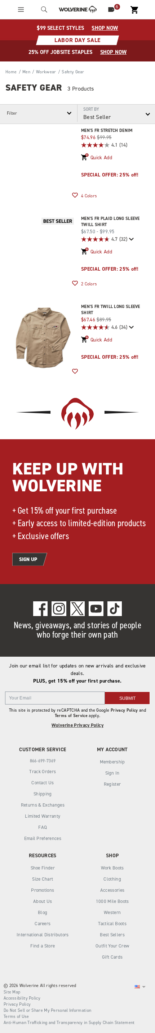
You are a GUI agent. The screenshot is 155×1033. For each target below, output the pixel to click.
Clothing (112, 879)
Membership (112, 762)
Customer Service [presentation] (42, 750)
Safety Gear (33, 87)
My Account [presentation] (112, 750)
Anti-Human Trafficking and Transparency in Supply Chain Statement (69, 1022)
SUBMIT (127, 698)
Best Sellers (112, 935)
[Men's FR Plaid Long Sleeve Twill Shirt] (43, 250)
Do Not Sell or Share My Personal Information (47, 1010)
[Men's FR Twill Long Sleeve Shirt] (43, 338)
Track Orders (42, 771)
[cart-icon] (134, 9)
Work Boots (112, 868)
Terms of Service (71, 715)
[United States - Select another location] (137, 987)
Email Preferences (43, 838)
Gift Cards (112, 957)
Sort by (91, 109)
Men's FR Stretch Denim (107, 130)
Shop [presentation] (112, 856)
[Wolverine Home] (78, 9)
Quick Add (101, 157)
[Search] (44, 9)
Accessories (112, 890)
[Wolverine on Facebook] (40, 608)
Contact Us (42, 783)
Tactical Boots (112, 923)
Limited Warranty (42, 816)
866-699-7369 (43, 761)
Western (112, 912)
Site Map (12, 992)
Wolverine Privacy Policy (77, 725)
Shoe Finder (43, 868)
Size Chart (42, 879)
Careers (42, 923)
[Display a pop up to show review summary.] (130, 239)
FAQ (42, 827)
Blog (42, 912)
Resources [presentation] (43, 856)
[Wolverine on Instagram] (59, 608)
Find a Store (42, 946)
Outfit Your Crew (112, 946)
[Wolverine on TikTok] (114, 608)
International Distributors (43, 935)
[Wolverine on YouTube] (96, 608)
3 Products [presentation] (80, 88)
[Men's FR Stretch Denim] (43, 162)
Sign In (112, 773)
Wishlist (75, 195)
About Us (42, 901)
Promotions (42, 890)
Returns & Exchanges (43, 805)
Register (112, 784)
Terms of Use (16, 1016)
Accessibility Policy (22, 998)
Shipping (43, 794)
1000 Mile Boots (112, 901)
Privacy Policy (124, 710)
